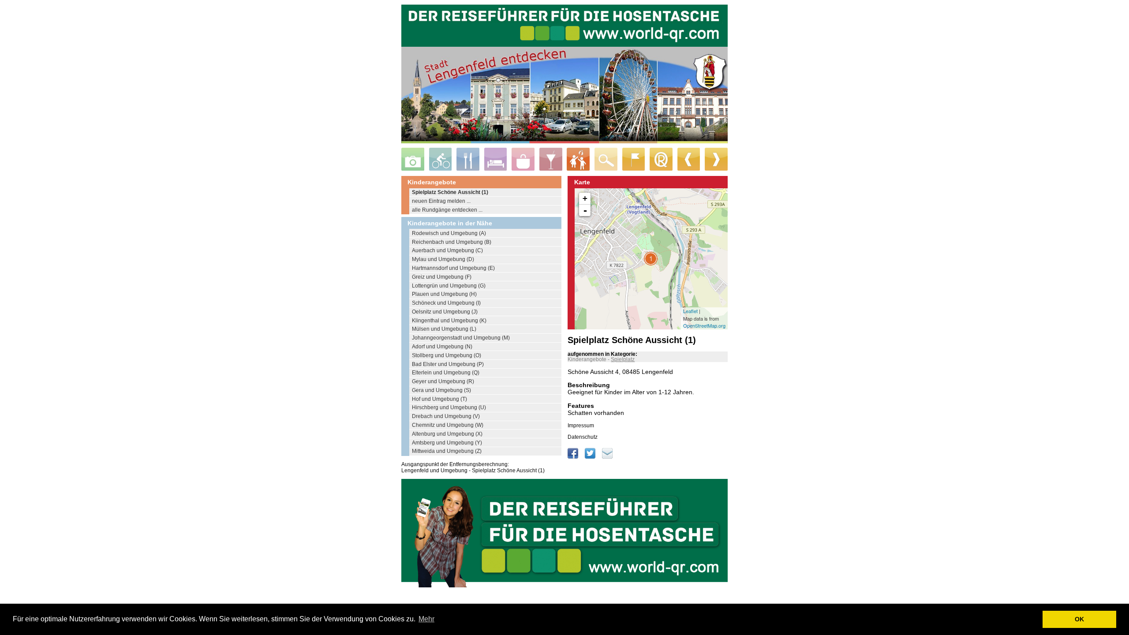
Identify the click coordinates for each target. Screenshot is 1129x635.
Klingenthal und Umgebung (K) (449, 321)
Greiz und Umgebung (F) (441, 277)
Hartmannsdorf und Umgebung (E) (453, 268)
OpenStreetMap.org (704, 325)
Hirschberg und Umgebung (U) (449, 407)
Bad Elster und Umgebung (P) (448, 364)
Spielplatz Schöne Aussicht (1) (450, 192)
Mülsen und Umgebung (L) (444, 329)
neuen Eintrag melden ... (441, 201)
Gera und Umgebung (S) (441, 390)
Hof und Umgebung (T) (439, 399)
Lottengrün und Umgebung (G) (449, 286)
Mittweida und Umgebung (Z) (447, 451)
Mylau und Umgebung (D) (443, 259)
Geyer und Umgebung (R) (443, 381)
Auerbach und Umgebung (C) (447, 250)
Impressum (581, 425)
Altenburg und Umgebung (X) (447, 434)
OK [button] (1079, 619)
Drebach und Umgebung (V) (446, 416)
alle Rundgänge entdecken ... (447, 210)
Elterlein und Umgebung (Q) (445, 373)
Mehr (426, 619)
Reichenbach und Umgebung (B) (451, 242)
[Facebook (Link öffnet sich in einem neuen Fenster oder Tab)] (573, 457)
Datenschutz (583, 437)
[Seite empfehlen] (607, 457)
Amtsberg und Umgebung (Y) (447, 443)
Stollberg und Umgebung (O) (446, 355)
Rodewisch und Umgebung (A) (449, 233)
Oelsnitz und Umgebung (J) (445, 312)
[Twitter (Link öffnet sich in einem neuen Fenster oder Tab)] (591, 457)
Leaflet (690, 310)
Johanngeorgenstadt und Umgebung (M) (461, 338)
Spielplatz (623, 359)
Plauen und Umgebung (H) (444, 294)
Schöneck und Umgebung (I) (446, 303)
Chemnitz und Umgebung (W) (447, 425)
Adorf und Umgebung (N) (442, 347)
